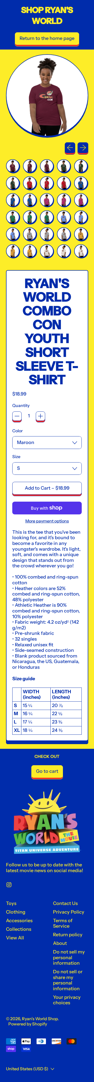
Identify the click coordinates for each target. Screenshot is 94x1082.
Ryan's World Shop (40, 1018)
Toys (11, 903)
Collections (18, 929)
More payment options (47, 521)
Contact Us (65, 903)
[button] (13, 166)
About (60, 943)
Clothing (15, 912)
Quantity (21, 405)
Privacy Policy (68, 912)
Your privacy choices (67, 1000)
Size (16, 456)
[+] (40, 416)
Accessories (19, 920)
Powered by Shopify (27, 1023)
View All (15, 938)
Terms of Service (63, 923)
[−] (17, 416)
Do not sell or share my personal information (68, 980)
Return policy (68, 935)
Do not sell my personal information (69, 957)
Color (17, 430)
